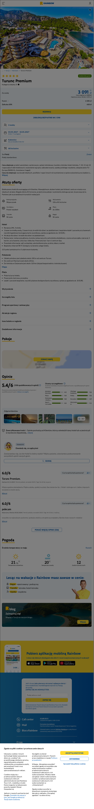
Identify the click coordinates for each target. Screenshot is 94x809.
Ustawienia (78, 759)
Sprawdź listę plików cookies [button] (74, 764)
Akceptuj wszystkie (75, 753)
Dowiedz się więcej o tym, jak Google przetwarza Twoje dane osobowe (15, 797)
